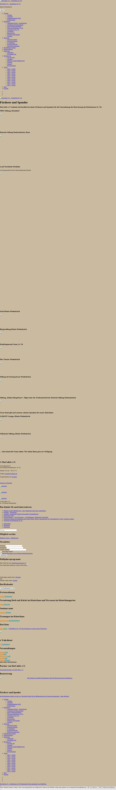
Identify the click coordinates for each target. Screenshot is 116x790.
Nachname (3, 547)
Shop (5, 87)
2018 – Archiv (11, 80)
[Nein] (0, 789)
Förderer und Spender (13, 34)
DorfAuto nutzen (12, 39)
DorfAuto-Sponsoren (13, 46)
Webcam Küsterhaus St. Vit (15, 28)
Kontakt (6, 88)
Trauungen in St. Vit (13, 29)
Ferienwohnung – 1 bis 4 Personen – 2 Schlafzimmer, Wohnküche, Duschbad (26, 517)
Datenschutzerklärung (109, 787)
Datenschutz (7, 523)
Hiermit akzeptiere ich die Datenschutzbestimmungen (17, 553)
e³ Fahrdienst (11, 43)
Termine (6, 13)
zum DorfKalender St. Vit (7, 588)
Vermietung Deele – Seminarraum (17, 23)
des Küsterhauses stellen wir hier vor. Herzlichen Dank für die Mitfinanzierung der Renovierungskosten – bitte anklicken (34, 696)
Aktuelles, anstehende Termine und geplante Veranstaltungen (21, 514)
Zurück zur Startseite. (6, 483)
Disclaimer (7, 525)
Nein (100, 787)
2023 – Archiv (11, 72)
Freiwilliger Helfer (7, 551)
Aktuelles (10, 16)
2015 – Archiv (11, 85)
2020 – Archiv (11, 77)
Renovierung (11, 33)
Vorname (2, 546)
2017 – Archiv (11, 82)
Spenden (9, 36)
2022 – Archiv (11, 74)
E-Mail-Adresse (4, 549)
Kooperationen (11, 65)
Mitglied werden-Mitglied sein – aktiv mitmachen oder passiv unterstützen (25, 511)
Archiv (6, 67)
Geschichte (10, 31)
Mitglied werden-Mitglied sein (16, 61)
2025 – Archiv (11, 69)
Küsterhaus (7, 21)
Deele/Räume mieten (10, 47)
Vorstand (9, 59)
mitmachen (7, 51)
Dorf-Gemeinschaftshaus (14, 26)
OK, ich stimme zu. (93, 787)
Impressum (7, 527)
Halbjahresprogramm (18, 563)
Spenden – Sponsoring (10, 512)
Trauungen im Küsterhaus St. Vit (13, 520)
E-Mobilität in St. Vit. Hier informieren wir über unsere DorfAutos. (28, 628)
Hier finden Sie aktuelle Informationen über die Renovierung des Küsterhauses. (49, 678)
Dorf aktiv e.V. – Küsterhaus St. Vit (10, 4)
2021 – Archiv (11, 75)
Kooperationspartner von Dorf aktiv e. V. (11, 670)
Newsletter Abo (11, 54)
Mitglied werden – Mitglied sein (9, 538)
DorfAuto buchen (12, 41)
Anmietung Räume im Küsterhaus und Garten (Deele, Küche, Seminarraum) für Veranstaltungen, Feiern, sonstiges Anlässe (39, 519)
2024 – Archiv (11, 70)
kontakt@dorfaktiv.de (11, 474)
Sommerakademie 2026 (14, 18)
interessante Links (9, 515)
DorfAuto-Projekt (12, 44)
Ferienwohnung (8, 49)
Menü (2, 10)
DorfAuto (6, 38)
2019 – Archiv (11, 79)
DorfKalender (11, 20)
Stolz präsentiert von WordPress (37, 784)
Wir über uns (7, 56)
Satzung (9, 64)
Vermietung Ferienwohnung (15, 25)
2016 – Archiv (11, 83)
